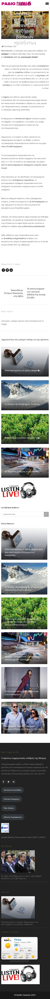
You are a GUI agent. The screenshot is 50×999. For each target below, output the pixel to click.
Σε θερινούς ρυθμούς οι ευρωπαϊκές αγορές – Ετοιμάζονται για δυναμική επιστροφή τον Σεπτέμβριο (22, 656)
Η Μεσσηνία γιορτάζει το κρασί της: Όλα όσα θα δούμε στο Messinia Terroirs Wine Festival (22, 621)
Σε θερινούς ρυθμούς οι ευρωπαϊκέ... (22, 471)
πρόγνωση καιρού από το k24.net (19, 961)
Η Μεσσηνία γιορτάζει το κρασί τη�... (23, 437)
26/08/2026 (8, 930)
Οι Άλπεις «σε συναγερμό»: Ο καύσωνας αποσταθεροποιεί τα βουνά (24, 588)
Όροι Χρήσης (9, 808)
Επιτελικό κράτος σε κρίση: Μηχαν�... (23, 370)
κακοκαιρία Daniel (29, 57)
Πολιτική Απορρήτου (11, 799)
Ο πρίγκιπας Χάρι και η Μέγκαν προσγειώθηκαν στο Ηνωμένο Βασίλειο (24, 727)
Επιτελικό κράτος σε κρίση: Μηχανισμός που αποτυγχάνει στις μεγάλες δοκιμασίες (24, 552)
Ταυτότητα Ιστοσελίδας (12, 790)
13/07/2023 (8, 884)
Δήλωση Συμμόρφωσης (13, 817)
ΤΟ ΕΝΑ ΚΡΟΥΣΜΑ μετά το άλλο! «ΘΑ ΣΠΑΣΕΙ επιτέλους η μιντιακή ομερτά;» (21, 877)
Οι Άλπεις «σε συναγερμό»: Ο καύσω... (23, 404)
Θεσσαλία (8, 57)
